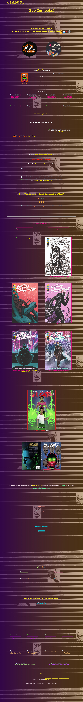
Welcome (9, 693)
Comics (14, 693)
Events (19, 693)
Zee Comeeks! (14, 1)
